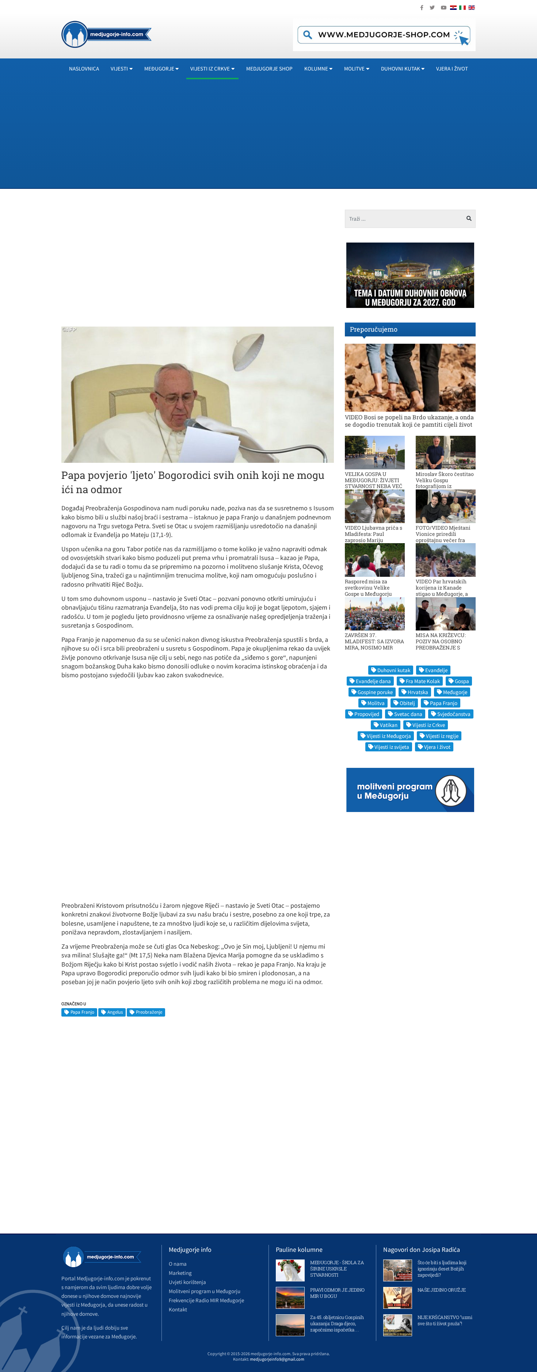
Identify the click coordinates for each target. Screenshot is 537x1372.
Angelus (115, 1012)
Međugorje (455, 692)
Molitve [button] (354, 68)
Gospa (462, 681)
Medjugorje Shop (269, 68)
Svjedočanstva (454, 713)
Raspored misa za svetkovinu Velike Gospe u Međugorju (368, 587)
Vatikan (388, 724)
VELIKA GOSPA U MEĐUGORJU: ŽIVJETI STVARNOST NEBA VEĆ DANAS (373, 483)
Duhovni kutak (393, 670)
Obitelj (407, 703)
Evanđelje (436, 670)
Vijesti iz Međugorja (389, 735)
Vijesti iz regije (442, 735)
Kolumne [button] (316, 68)
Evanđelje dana (373, 681)
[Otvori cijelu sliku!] (197, 394)
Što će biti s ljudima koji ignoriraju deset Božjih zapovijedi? (442, 1268)
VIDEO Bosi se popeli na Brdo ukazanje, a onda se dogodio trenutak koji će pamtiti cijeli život (409, 420)
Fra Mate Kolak (423, 681)
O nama (178, 1263)
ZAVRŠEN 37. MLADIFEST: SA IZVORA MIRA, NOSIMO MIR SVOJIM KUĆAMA (374, 644)
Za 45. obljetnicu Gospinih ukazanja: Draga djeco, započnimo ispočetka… (336, 1323)
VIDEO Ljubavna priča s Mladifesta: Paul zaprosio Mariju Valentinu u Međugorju (373, 536)
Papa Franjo (82, 1012)
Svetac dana (408, 713)
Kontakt (178, 1309)
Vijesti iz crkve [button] (210, 68)
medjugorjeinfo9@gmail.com (277, 1359)
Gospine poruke (375, 692)
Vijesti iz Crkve (428, 724)
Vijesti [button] (119, 68)
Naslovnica (84, 68)
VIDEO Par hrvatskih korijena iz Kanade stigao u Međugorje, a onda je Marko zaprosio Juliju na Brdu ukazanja (445, 593)
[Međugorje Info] (106, 34)
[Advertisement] (280, 133)
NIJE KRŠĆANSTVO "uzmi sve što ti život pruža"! (445, 1320)
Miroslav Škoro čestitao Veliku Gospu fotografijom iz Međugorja (445, 483)
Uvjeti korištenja (187, 1281)
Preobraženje (149, 1012)
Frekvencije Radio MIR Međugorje (206, 1300)
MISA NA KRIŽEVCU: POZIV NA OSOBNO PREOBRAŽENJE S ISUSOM (441, 644)
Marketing (180, 1272)
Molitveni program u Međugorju (204, 1291)
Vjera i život (452, 68)
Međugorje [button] (159, 68)
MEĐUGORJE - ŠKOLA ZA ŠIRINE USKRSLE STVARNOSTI (337, 1268)
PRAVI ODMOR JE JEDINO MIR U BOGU (337, 1293)
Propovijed (366, 713)
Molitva (376, 703)
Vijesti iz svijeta (391, 746)
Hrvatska (418, 692)
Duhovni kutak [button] (400, 68)
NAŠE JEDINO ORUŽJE (442, 1290)
